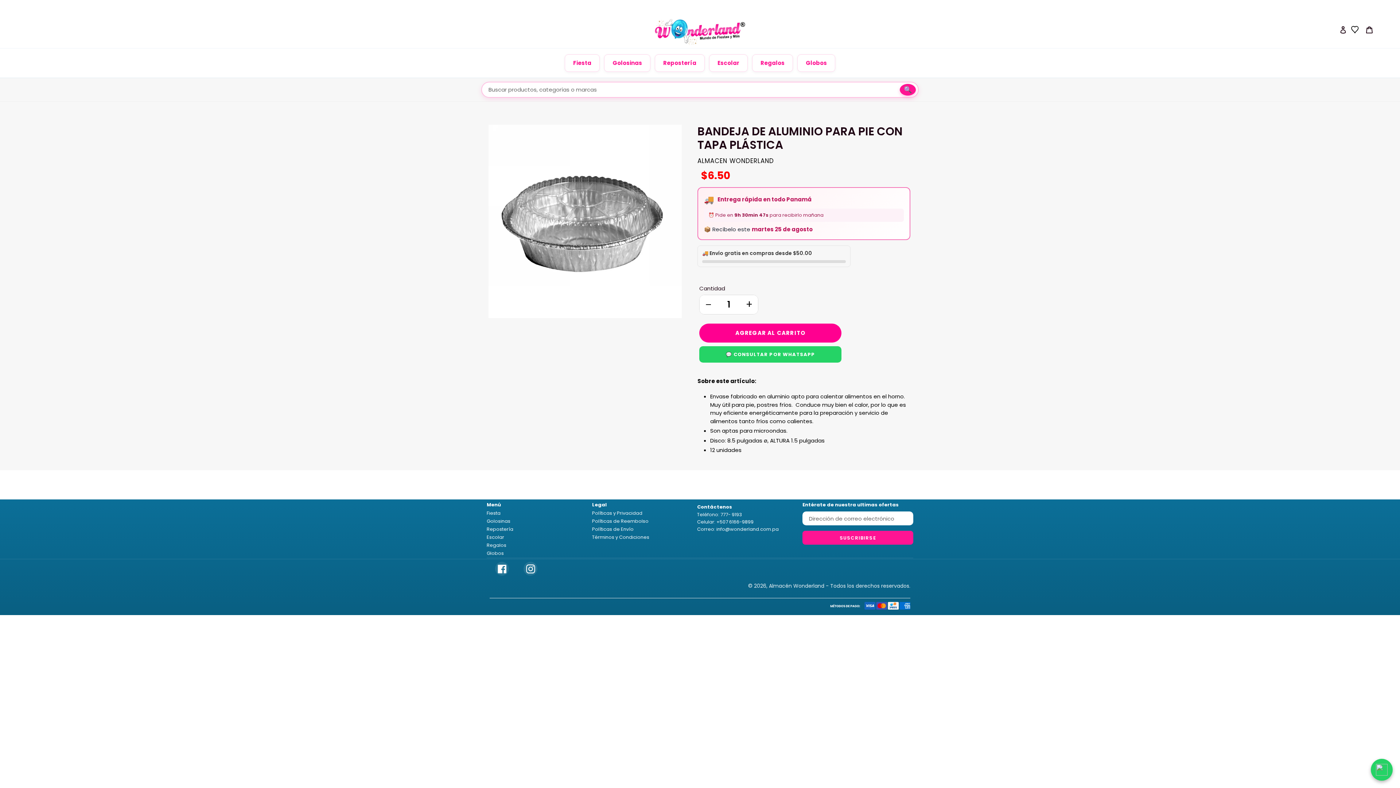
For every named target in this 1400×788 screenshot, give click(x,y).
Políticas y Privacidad (617, 513)
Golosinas (627, 63)
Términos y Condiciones (620, 537)
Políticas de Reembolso (620, 521)
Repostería (679, 63)
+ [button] (749, 304)
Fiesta (582, 63)
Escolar (728, 63)
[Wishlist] (1355, 29)
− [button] (708, 304)
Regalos (773, 63)
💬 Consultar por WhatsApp (770, 354)
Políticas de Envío (613, 529)
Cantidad (712, 288)
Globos (816, 63)
